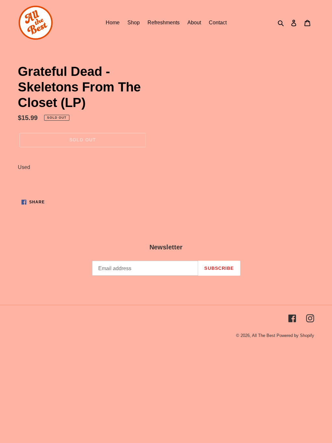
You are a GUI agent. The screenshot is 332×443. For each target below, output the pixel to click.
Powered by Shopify (295, 335)
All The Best (263, 335)
